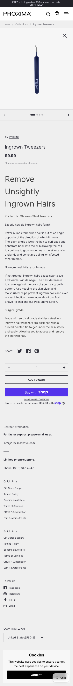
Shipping (9, 163)
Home (7, 24)
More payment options (36, 399)
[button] (68, 115)
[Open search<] (48, 14)
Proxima (14, 136)
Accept (36, 675)
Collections (21, 24)
